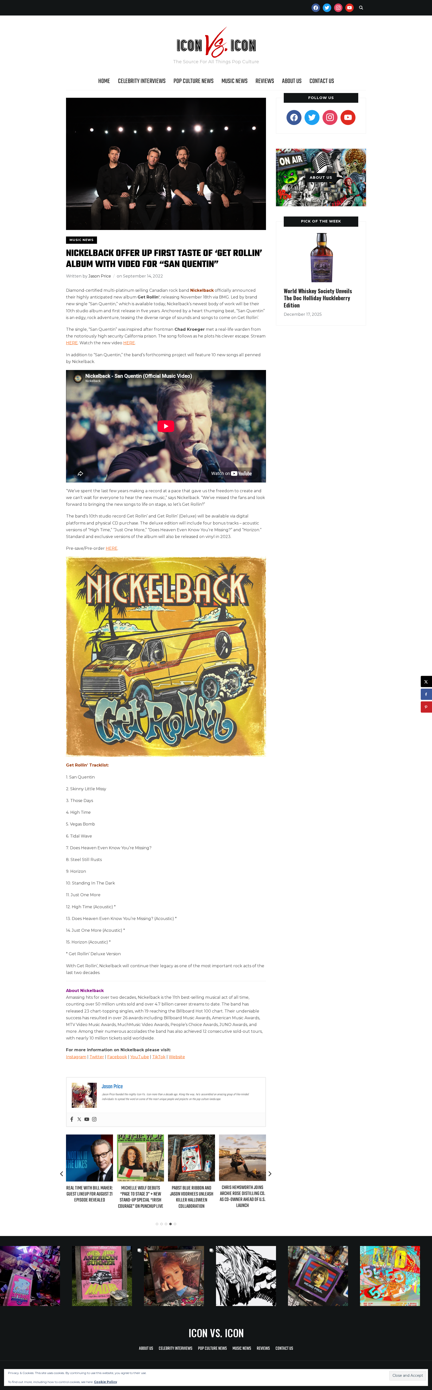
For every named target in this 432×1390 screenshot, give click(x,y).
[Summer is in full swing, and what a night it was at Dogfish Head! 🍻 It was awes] (108, 1276)
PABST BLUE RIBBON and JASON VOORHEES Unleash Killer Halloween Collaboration (145, 1197)
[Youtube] (86, 1119)
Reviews (265, 81)
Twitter (97, 1056)
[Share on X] (426, 681)
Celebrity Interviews (142, 81)
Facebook (117, 1056)
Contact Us (322, 81)
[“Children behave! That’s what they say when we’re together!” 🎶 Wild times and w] (180, 1276)
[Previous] (62, 1174)
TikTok (159, 1056)
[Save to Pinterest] (426, 707)
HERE (72, 342)
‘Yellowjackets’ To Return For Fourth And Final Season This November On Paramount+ (247, 1197)
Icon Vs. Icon (216, 1332)
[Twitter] (79, 1119)
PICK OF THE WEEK (321, 221)
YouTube (139, 1056)
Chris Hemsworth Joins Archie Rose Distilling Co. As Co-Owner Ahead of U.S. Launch (197, 1197)
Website (177, 1056)
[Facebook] (71, 1119)
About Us (292, 81)
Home (104, 81)
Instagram (76, 1056)
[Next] (270, 1174)
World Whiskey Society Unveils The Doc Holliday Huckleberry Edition (318, 298)
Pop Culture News (194, 81)
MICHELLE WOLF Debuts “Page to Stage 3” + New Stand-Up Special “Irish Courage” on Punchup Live (94, 1197)
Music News (235, 81)
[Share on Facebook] (426, 694)
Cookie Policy (105, 1382)
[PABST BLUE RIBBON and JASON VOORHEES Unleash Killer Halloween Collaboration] (145, 1138)
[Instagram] (94, 1119)
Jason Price (99, 276)
